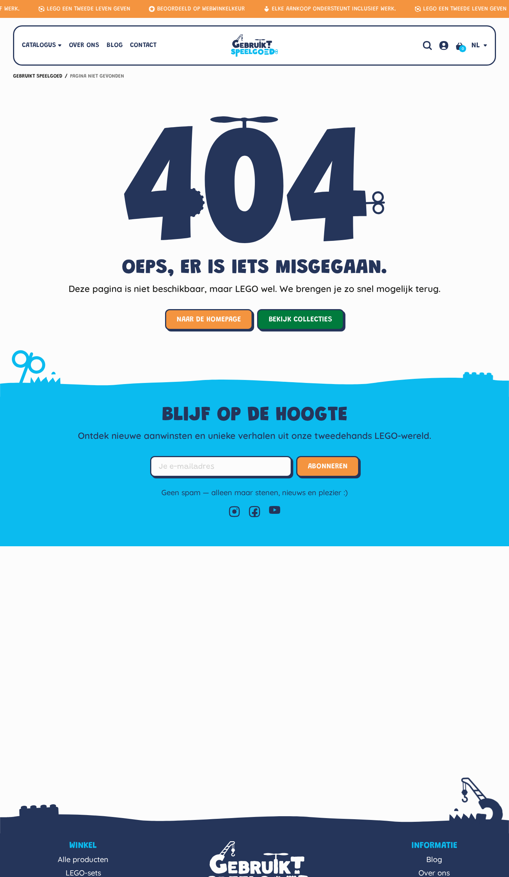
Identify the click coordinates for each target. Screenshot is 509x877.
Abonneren (328, 466)
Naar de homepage (209, 319)
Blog (434, 859)
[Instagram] (234, 511)
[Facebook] (254, 511)
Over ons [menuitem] (84, 45)
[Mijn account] (444, 45)
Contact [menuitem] (143, 45)
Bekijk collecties (300, 319)
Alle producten (83, 859)
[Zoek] (427, 45)
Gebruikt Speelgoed (37, 76)
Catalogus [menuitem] (39, 45)
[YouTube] (274, 511)
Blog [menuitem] (115, 45)
